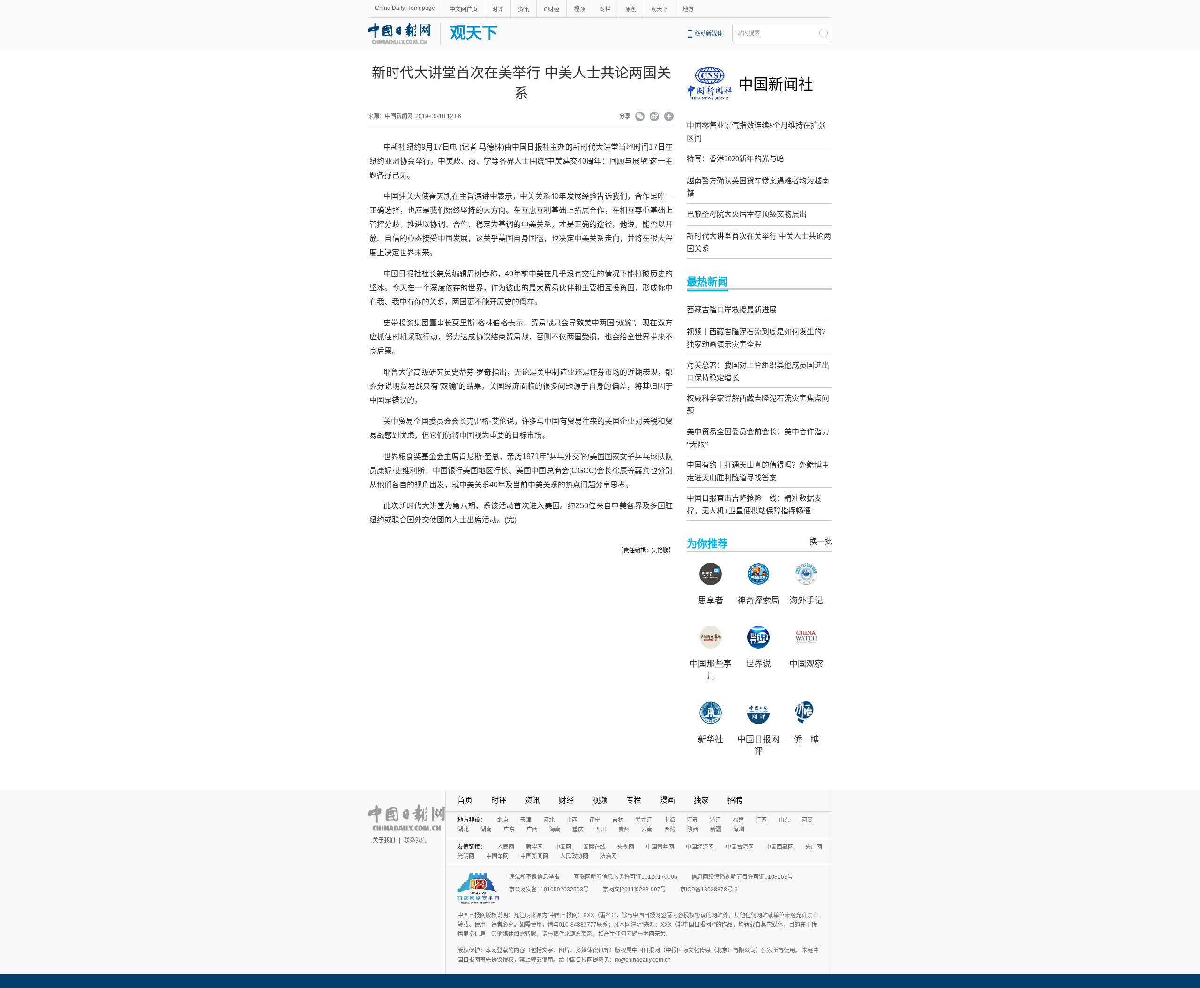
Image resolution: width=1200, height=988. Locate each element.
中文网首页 (464, 9)
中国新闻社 (775, 84)
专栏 (605, 9)
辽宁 (594, 820)
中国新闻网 (534, 856)
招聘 (735, 800)
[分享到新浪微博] (655, 117)
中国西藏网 (779, 847)
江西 (761, 820)
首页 (465, 800)
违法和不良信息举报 (534, 877)
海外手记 (806, 600)
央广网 (813, 847)
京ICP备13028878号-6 (709, 889)
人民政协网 (574, 856)
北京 (503, 820)
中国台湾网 (740, 847)
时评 (497, 9)
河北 (549, 820)
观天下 (659, 9)
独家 (701, 800)
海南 (555, 829)
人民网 (505, 847)
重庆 (578, 829)
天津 (526, 820)
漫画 (667, 800)
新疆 (715, 829)
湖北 (463, 829)
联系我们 (415, 840)
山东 (784, 820)
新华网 (534, 847)
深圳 (738, 829)
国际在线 (594, 847)
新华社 (710, 739)
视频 (579, 9)
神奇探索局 (758, 600)
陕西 (692, 829)
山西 (572, 820)
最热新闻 (707, 281)
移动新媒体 (709, 33)
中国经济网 (700, 847)
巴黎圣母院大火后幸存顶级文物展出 (747, 214)
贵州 (624, 829)
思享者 (710, 600)
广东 (509, 829)
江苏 (692, 820)
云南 (646, 829)
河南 (807, 820)
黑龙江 (643, 820)
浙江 (715, 820)
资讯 (523, 9)
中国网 (563, 847)
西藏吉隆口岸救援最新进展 (732, 310)
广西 (532, 829)
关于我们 (384, 840)
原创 (631, 9)
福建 (738, 820)
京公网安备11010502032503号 (549, 889)
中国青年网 (660, 847)
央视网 (625, 847)
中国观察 (806, 664)
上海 (669, 820)
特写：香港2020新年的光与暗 (735, 159)
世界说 (758, 664)
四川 (601, 829)
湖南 (486, 829)
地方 (688, 9)
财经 (566, 800)
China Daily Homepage (405, 8)
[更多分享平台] (669, 117)
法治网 (608, 856)
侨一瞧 (806, 739)
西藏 (669, 829)
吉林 (617, 820)
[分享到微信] (640, 117)
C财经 (551, 9)
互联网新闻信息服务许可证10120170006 (625, 877)
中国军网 (497, 856)
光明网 (466, 856)
